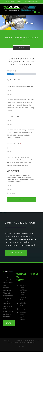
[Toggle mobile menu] (39, 12)
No (11, 94)
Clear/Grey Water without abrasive (20, 86)
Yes (11, 90)
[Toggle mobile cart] (35, 12)
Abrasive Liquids (13, 116)
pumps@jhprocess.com (31, 2)
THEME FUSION (31, 340)
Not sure (12, 193)
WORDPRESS (31, 342)
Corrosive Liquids (14, 144)
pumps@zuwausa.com (23, 309)
